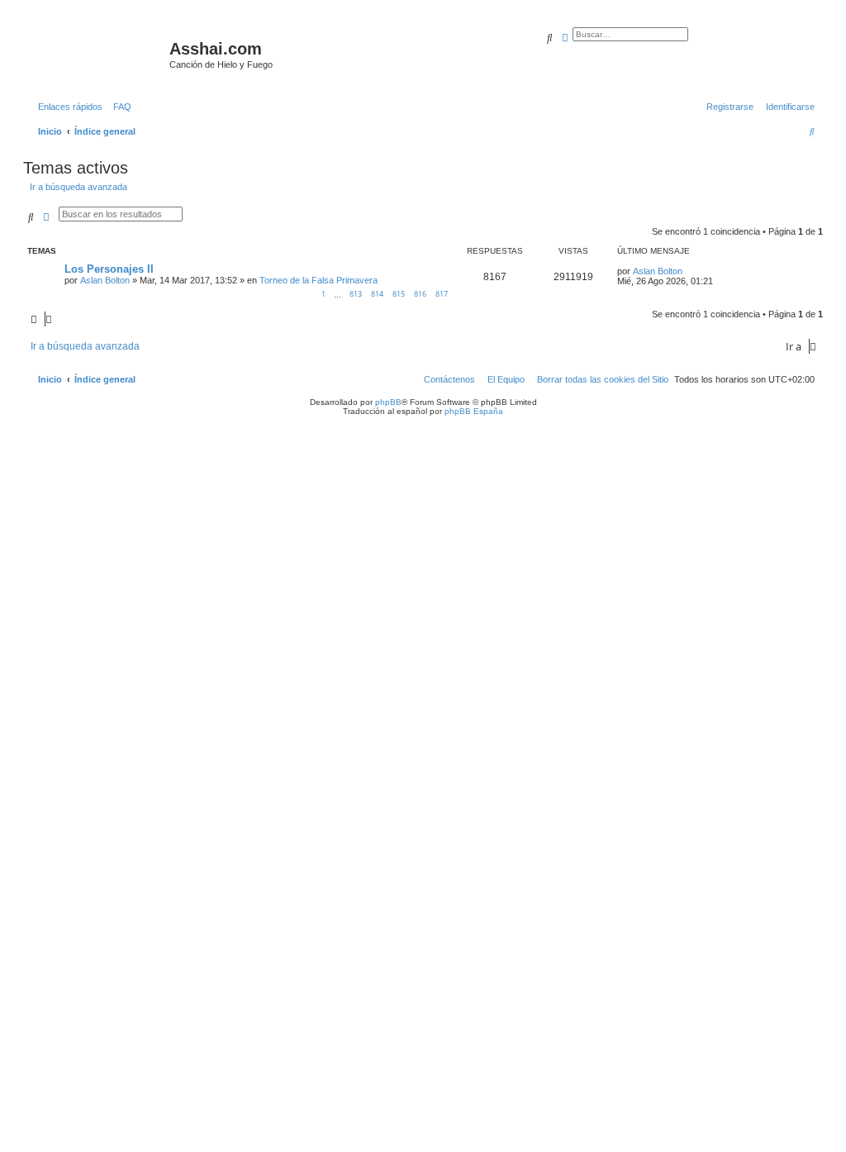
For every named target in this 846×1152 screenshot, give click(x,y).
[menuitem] (119, 107)
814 (377, 293)
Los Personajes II (109, 269)
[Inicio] (98, 53)
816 (420, 293)
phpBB (388, 402)
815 (398, 293)
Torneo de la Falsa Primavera (318, 280)
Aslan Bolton (105, 280)
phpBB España (473, 411)
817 (441, 293)
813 (355, 293)
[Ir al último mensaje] (688, 271)
